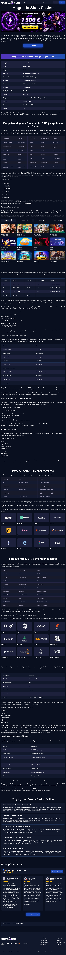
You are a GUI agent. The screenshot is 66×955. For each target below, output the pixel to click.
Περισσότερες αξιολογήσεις (33, 914)
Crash (40, 220)
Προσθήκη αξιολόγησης (57, 871)
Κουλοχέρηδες (56, 220)
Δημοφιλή (7, 220)
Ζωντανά (24, 220)
